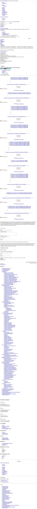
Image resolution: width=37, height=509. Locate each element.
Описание (4, 71)
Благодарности (4, 14)
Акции (3, 18)
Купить (15, 90)
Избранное (2, 30)
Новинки (3, 19)
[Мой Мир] (3, 68)
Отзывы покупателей (5, 426)
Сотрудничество (5, 444)
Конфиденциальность (5, 439)
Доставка (3, 470)
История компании (5, 427)
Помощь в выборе (5, 438)
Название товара (3, 249)
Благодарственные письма (6, 428)
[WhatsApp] (7, 68)
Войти (3, 2)
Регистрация (4, 3)
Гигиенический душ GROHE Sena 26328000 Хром (16, 84)
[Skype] (9, 68)
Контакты (4, 13)
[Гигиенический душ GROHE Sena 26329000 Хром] (19, 125)
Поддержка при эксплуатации (7, 443)
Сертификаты (4, 11)
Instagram (3, 455)
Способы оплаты (5, 434)
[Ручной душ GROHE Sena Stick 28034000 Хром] (19, 106)
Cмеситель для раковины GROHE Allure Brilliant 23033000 (17, 152)
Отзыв (3, 72)
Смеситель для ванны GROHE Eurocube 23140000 (16, 184)
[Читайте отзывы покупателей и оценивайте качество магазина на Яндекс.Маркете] (19, 461)
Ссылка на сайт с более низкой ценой (6, 251)
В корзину (2, 25)
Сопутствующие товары (6, 70)
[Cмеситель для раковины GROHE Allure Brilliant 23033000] (19, 141)
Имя (1, 229)
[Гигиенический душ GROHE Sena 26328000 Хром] (19, 77)
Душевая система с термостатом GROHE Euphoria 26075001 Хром (16, 213)
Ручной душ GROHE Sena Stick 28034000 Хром (17, 116)
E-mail (1, 230)
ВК (2, 456)
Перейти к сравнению (4, 28)
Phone (1, 255)
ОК (2, 457)
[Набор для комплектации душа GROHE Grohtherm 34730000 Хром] (19, 92)
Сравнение (2, 26)
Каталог (3, 8)
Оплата (3, 469)
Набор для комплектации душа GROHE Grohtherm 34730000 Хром (16, 97)
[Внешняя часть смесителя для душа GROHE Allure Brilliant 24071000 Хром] (19, 192)
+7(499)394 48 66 (3, 480)
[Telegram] (10, 68)
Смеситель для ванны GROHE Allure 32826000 (16, 165)
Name (1, 253)
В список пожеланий (19, 90)
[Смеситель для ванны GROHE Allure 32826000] (19, 160)
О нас (3, 425)
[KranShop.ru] (4, 0)
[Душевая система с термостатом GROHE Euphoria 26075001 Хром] (19, 206)
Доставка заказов (5, 437)
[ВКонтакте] (1, 68)
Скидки (3, 9)
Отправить (2, 237)
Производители (4, 12)
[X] (5, 68)
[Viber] (6, 68)
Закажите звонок (16, 21)
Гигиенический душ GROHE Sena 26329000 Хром (16, 133)
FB (2, 458)
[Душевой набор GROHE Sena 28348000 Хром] (8, 46)
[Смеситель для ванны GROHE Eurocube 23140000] (19, 175)
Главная (3, 7)
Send (2, 258)
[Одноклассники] (2, 68)
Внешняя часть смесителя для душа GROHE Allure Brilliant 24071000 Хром (16, 197)
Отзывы (3, 15)
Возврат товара (4, 433)
